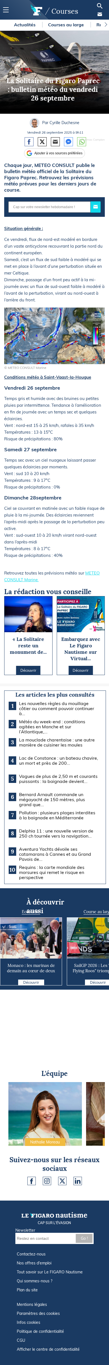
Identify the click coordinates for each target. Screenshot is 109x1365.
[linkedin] (78, 1181)
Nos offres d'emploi (34, 1263)
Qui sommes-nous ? (34, 1280)
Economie (31, 911)
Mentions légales (32, 1304)
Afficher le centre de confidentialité (48, 1349)
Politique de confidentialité (40, 1331)
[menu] (6, 10)
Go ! (84, 1238)
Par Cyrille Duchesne (60, 122)
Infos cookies (28, 1322)
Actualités (25, 24)
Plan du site (27, 1289)
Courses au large (66, 24)
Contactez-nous (31, 1254)
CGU (21, 1340)
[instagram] (47, 1181)
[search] (100, 6)
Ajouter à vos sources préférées (58, 153)
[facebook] (31, 1181)
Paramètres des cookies (38, 1313)
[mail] (100, 14)
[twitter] (62, 1181)
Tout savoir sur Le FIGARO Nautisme (50, 1272)
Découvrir (31, 982)
